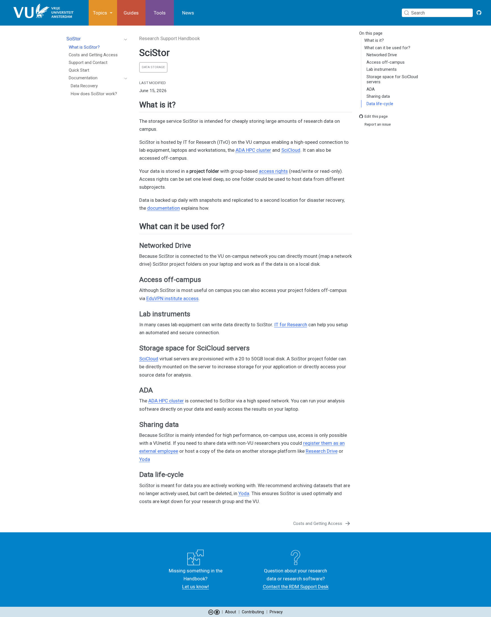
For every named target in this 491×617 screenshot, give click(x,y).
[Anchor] (181, 104)
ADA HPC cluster (253, 150)
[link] (103, 13)
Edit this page (376, 116)
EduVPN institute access (172, 298)
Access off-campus (386, 62)
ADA (371, 89)
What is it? (374, 40)
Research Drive (322, 451)
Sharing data (378, 96)
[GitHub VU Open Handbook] (479, 13)
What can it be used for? (387, 47)
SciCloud (290, 150)
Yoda (144, 459)
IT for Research (290, 324)
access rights (273, 171)
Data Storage (153, 67)
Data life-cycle (380, 103)
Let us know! (195, 586)
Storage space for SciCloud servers (392, 79)
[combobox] (438, 13)
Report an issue (378, 124)
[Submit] (406, 13)
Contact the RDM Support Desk (295, 586)
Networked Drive (382, 55)
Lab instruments (382, 69)
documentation (163, 208)
